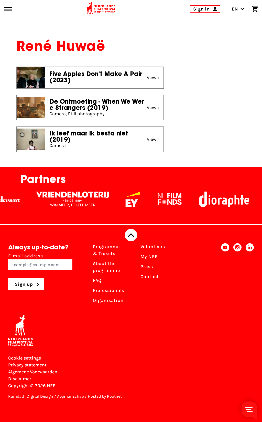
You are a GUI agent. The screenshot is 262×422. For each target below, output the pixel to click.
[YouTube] (225, 275)
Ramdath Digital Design (30, 396)
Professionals (108, 290)
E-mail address (25, 256)
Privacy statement (27, 365)
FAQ (97, 280)
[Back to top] (131, 235)
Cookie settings (24, 358)
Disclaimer (19, 379)
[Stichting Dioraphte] (219, 199)
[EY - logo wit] (128, 199)
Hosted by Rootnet (105, 396)
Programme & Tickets (106, 250)
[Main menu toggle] (8, 9)
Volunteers (152, 246)
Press (146, 266)
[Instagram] (237, 275)
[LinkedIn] (250, 275)
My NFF (148, 256)
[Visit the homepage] (101, 9)
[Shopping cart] (255, 9)
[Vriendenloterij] (68, 199)
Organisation (108, 300)
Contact (149, 276)
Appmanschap (70, 396)
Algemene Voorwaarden (32, 372)
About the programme (106, 267)
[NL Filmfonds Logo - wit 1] (165, 199)
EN (235, 9)
